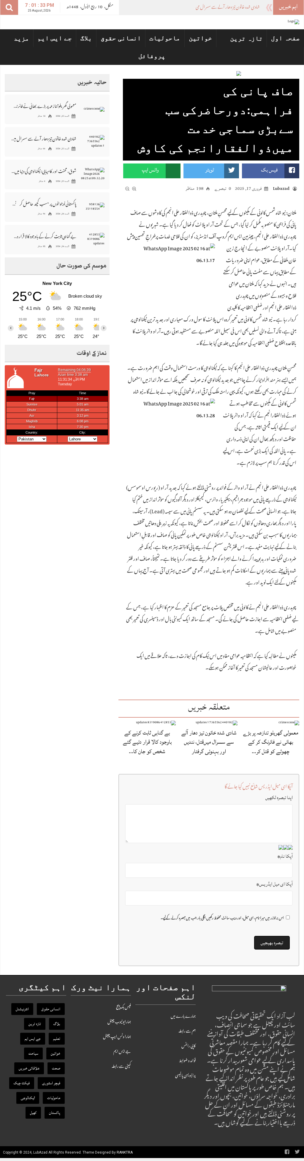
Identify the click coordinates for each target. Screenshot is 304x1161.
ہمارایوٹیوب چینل (119, 1022)
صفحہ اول (285, 38)
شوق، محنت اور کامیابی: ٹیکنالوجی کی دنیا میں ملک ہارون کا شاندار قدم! (43, 171)
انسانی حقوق (121, 38)
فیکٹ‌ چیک (22, 1083)
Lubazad (281, 188)
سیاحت (33, 1053)
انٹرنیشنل (22, 1009)
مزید (21, 38)
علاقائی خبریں (29, 1068)
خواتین (200, 38)
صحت (56, 1068)
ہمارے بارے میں (183, 1017)
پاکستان (54, 1113)
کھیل (33, 1113)
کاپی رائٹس (188, 1046)
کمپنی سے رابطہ (121, 1067)
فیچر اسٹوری (51, 1083)
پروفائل (151, 56)
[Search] (9, 7)
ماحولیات (164, 38)
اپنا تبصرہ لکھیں (279, 797)
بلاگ (86, 38)
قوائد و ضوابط (187, 1061)
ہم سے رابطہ (187, 1031)
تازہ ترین (246, 38)
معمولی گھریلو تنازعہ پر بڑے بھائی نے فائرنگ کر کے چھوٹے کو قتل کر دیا (43, 105)
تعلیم (56, 1039)
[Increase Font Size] (134, 188)
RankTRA (125, 1152)
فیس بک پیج (123, 1007)
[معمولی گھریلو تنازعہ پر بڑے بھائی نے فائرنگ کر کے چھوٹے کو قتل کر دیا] (288, 723)
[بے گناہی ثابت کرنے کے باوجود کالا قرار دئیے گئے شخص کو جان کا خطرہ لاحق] (156, 723)
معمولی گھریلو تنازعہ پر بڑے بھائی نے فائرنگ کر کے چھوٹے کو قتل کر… (270, 742)
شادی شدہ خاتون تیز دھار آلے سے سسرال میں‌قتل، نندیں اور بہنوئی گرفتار (207, 7)
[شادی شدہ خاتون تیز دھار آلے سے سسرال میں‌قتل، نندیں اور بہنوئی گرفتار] (217, 723)
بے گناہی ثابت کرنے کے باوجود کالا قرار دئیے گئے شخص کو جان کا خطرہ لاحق (43, 236)
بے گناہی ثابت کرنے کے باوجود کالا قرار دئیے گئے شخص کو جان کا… (147, 742)
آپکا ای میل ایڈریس (274, 884)
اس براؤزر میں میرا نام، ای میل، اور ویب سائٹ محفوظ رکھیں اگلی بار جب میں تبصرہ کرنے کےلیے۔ (222, 918)
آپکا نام (285, 856)
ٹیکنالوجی (28, 1098)
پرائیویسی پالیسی (185, 1076)
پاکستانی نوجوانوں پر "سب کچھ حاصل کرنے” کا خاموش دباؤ (43, 203)
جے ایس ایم (54, 38)
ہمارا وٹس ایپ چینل (117, 1037)
